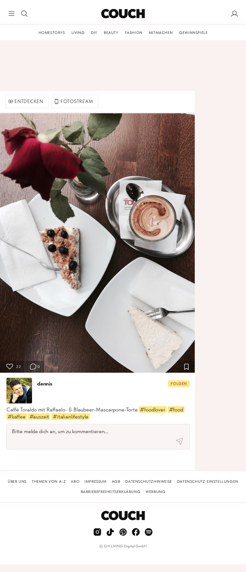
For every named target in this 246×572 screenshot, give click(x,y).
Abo (75, 481)
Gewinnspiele (193, 32)
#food (176, 409)
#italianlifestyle (70, 416)
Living (78, 32)
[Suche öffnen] (24, 14)
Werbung (155, 491)
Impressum (95, 481)
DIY (94, 32)
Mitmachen (161, 32)
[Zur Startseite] (122, 14)
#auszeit (39, 416)
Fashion (134, 32)
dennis (44, 383)
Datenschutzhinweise (148, 481)
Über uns (17, 481)
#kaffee (17, 416)
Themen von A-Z (49, 481)
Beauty (111, 32)
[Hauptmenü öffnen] (11, 14)
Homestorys (51, 32)
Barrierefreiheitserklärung (111, 491)
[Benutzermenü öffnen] (234, 14)
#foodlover (152, 409)
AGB (116, 481)
